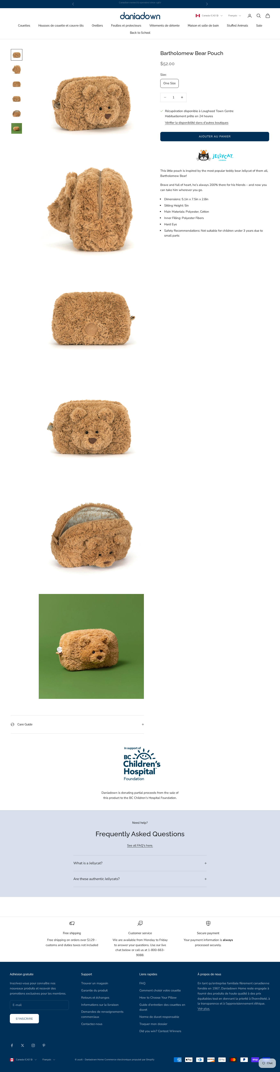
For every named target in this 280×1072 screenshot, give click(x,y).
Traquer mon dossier (153, 1024)
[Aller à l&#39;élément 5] (16, 113)
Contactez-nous (91, 1024)
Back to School (140, 32)
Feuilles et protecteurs (126, 25)
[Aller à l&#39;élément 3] (16, 84)
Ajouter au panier (215, 137)
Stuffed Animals (237, 25)
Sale (259, 25)
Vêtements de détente (164, 25)
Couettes (24, 25)
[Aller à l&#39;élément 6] (16, 128)
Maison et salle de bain (203, 25)
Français (232, 15)
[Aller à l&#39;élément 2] (16, 69)
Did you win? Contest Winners (160, 1031)
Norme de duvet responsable (159, 1017)
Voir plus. (204, 1009)
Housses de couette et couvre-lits (61, 25)
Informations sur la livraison (100, 1005)
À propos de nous (209, 974)
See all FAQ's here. (140, 845)
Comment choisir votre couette (160, 990)
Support (86, 974)
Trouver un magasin (94, 983)
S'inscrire (24, 1019)
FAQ (142, 983)
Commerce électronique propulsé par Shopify (129, 1059)
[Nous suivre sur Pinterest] (44, 1045)
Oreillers (97, 25)
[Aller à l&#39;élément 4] (16, 99)
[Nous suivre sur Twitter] (22, 1045)
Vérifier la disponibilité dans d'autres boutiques (196, 123)
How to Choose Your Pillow (158, 998)
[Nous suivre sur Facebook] (12, 1045)
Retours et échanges (95, 998)
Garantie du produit (94, 990)
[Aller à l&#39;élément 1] (16, 55)
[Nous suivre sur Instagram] (33, 1045)
